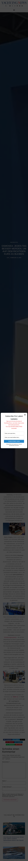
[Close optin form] (25, 415)
